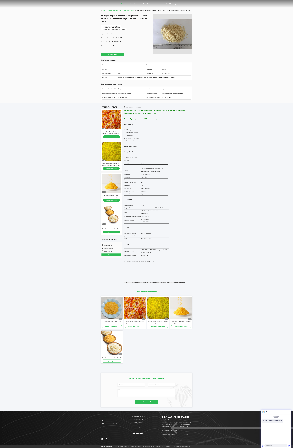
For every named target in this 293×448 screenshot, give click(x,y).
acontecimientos (159, 4)
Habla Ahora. (111, 54)
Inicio (116, 4)
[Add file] (263, 445)
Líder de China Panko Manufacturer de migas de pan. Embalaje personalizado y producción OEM (111, 133)
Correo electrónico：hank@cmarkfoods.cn (113, 423)
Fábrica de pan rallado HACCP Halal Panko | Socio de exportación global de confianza (111, 322)
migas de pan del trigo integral (158, 282)
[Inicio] (107, 3)
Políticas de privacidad (106, 446)
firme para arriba (188, 434)
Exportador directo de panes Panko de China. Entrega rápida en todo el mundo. (111, 228)
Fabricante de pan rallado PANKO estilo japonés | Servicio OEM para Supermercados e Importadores (110, 197)
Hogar (104, 10)
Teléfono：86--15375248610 (110, 421)
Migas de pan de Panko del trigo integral (123, 10)
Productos (124, 4)
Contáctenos (147, 4)
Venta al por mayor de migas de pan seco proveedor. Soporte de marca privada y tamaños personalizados (110, 165)
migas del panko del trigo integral (176, 282)
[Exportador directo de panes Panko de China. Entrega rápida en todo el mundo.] (112, 343)
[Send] (289, 445)
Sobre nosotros (135, 4)
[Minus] (289, 412)
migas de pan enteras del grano (140, 282)
